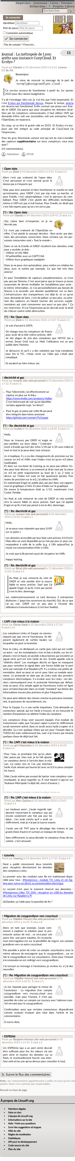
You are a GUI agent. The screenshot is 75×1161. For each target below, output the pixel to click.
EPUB (30, 154)
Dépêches (23, 3)
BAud (19, 568)
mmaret (17, 381)
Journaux (40, 3)
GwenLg (18, 858)
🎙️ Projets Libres (61, 6)
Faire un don (14, 1112)
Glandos (17, 67)
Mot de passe (10, 28)
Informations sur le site (20, 1120)
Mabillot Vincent (22, 919)
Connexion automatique (19, 33)
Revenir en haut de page (13, 1090)
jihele (16, 172)
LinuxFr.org (63, 22)
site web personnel (34, 381)
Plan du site (14, 1149)
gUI (16, 745)
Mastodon (25, 745)
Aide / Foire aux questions (22, 1123)
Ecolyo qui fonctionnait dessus (25, 103)
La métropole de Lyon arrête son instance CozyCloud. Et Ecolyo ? (29, 58)
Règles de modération (19, 1134)
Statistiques (14, 1138)
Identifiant (9, 23)
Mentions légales (17, 1109)
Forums (67, 3)
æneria (69, 103)
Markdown (13, 154)
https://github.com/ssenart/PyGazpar (27, 417)
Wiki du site (14, 1131)
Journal (7, 54)
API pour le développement (22, 1142)
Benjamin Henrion (23, 1039)
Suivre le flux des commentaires (28, 1074)
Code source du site (18, 1145)
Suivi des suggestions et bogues (24, 1127)
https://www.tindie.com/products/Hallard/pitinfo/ (34, 398)
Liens (54, 3)
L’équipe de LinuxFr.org (20, 1116)
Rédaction (37, 6)
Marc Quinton (23, 801)
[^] (4, 212)
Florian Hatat (20, 625)
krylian (18, 429)
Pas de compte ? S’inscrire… (20, 45)
